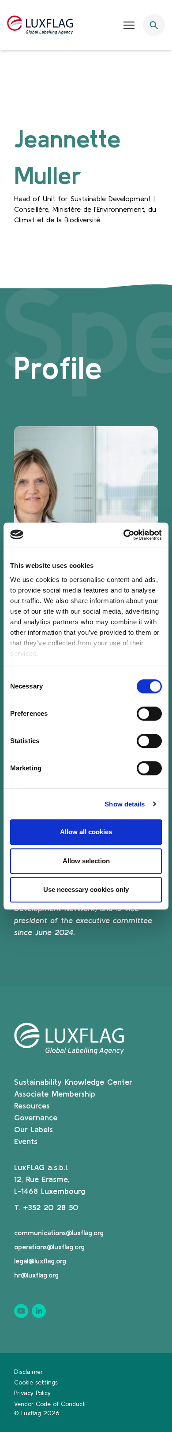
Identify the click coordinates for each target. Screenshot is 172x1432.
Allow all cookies (86, 832)
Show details (125, 804)
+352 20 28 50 (51, 1207)
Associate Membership (54, 1093)
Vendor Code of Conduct (49, 1403)
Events (25, 1141)
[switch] (149, 714)
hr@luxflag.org (36, 1275)
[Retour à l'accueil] (40, 25)
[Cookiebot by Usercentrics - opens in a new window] (124, 535)
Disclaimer (28, 1371)
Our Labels (33, 1129)
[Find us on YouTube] (21, 1311)
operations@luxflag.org (49, 1247)
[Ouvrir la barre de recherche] (154, 25)
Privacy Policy (32, 1392)
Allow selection (86, 861)
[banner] (86, 25)
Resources (32, 1105)
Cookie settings (36, 1382)
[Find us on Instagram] (39, 1311)
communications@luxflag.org (59, 1233)
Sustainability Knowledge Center (73, 1081)
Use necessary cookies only (86, 889)
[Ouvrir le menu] (129, 25)
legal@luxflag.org (40, 1261)
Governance (35, 1117)
